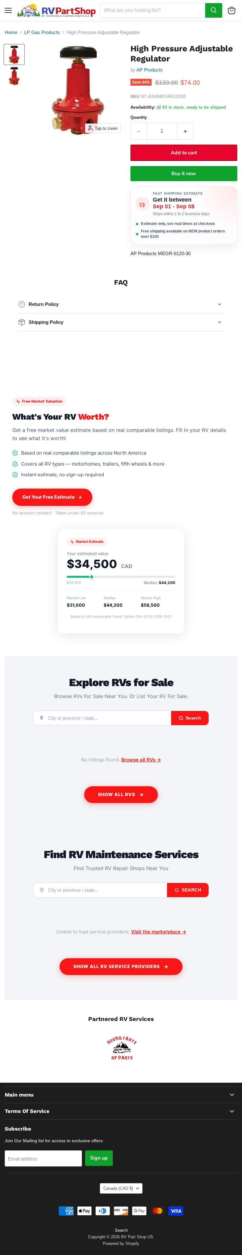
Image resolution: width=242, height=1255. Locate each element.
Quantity (138, 117)
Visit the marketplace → (158, 932)
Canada (118, 1188)
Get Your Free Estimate (48, 497)
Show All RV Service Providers (116, 966)
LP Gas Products (42, 32)
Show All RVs (116, 794)
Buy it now (183, 173)
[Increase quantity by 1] (185, 131)
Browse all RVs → (141, 760)
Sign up (99, 1158)
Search (191, 889)
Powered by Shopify (121, 1243)
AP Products (149, 69)
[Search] (213, 10)
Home (11, 32)
